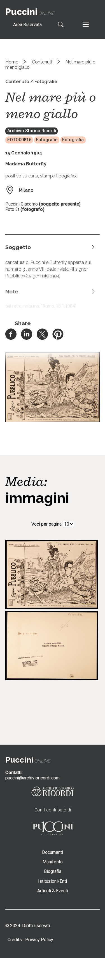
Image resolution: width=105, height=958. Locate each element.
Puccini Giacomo (21, 204)
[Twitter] (42, 338)
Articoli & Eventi (52, 890)
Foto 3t (12, 209)
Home (11, 62)
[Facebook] (11, 338)
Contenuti (42, 62)
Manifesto (53, 862)
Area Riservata (27, 24)
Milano (26, 190)
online (30, 13)
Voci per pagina (46, 524)
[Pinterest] (58, 338)
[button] (52, 420)
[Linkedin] (26, 338)
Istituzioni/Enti (52, 881)
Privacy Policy (39, 939)
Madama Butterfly (25, 163)
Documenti (52, 852)
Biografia (52, 871)
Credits (15, 939)
